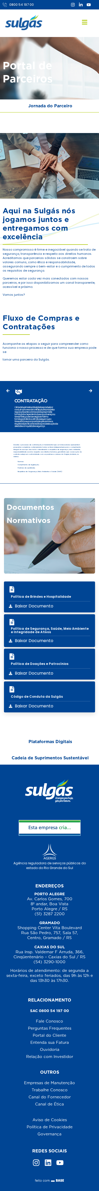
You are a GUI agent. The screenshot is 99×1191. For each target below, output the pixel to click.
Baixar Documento (34, 606)
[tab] (49, 106)
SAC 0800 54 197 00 (49, 1011)
